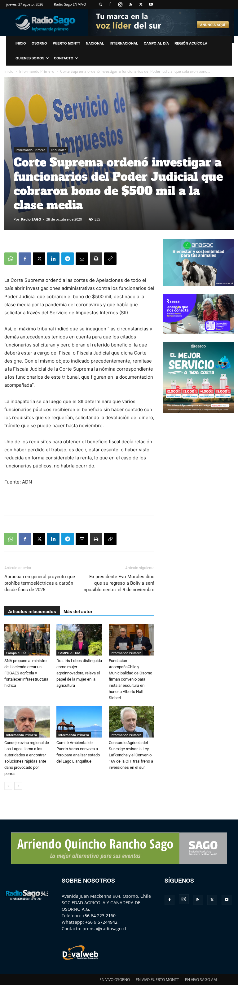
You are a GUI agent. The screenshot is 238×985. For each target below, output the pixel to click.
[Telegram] (67, 258)
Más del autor (78, 611)
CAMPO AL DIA (69, 653)
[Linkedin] (53, 258)
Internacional (124, 43)
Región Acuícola (190, 43)
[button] (100, 4)
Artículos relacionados (32, 611)
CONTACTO (63, 58)
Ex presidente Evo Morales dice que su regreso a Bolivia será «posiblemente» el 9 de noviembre (119, 583)
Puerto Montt (66, 43)
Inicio (8, 71)
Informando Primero (36, 71)
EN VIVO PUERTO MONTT (157, 979)
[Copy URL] (110, 258)
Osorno (39, 43)
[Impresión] (96, 258)
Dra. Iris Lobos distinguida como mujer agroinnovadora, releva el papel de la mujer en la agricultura (79, 673)
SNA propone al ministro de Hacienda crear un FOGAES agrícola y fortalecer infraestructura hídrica (26, 673)
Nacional (95, 43)
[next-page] (18, 786)
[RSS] (130, 4)
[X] (140, 4)
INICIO (20, 43)
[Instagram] (120, 4)
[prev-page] (8, 786)
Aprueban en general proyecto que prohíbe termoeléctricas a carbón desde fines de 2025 (39, 583)
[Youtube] (151, 4)
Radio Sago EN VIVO (70, 4)
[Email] (82, 258)
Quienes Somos (29, 58)
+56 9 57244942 (101, 922)
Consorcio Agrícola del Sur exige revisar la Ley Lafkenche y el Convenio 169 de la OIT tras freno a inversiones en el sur (131, 755)
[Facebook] (110, 4)
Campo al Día (156, 43)
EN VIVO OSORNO (114, 979)
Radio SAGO (31, 219)
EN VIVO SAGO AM (201, 979)
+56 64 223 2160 (99, 915)
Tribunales (58, 150)
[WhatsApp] (10, 258)
